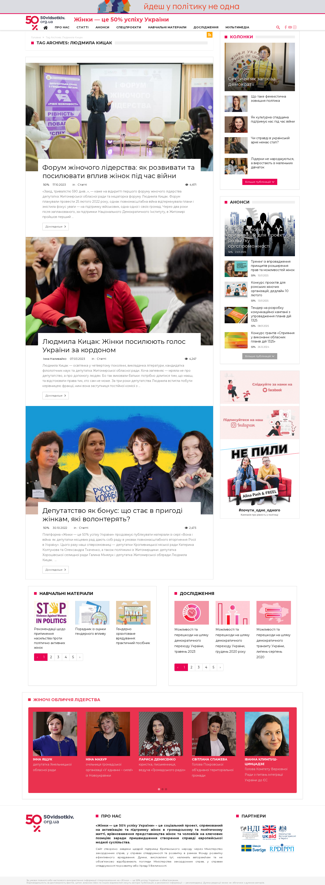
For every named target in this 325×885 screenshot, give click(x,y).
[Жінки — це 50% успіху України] (45, 23)
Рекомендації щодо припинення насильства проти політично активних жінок (49, 638)
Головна (36, 37)
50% (46, 184)
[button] (159, 789)
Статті (82, 184)
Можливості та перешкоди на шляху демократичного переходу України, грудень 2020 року (233, 640)
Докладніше (54, 226)
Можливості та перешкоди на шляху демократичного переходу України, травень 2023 (191, 640)
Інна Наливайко (55, 358)
